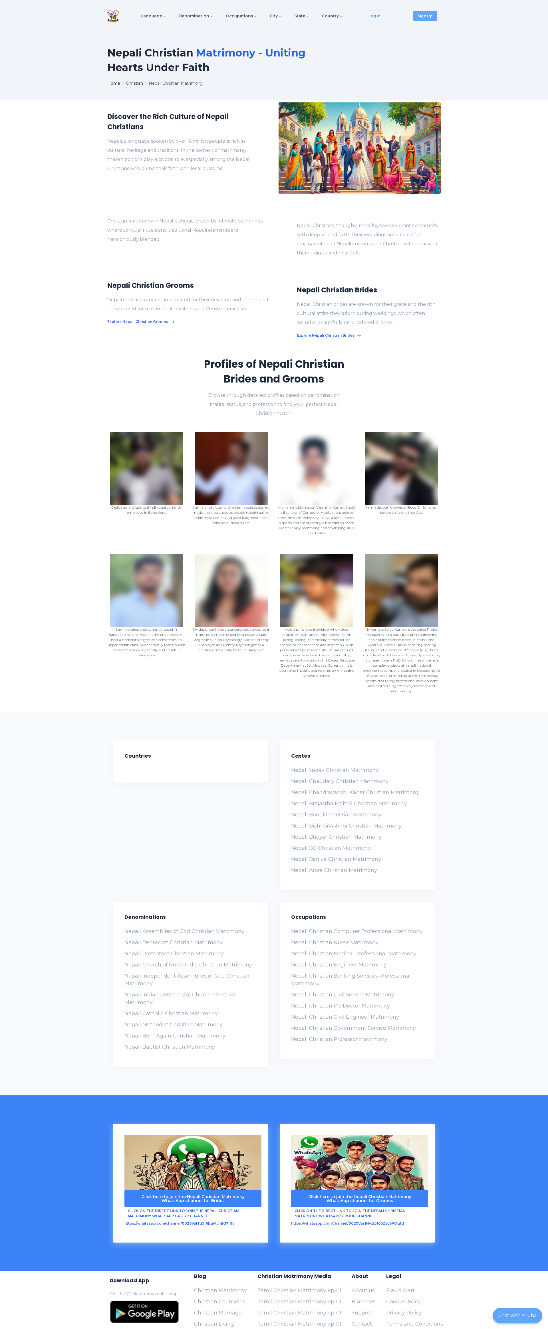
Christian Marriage (218, 1313)
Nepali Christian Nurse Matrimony (334, 942)
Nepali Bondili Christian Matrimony (336, 815)
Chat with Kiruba (517, 1315)
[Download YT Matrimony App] (144, 1311)
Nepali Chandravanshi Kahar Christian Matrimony (355, 792)
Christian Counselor (219, 1301)
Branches (364, 1301)
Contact (362, 1324)
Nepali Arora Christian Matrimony (334, 870)
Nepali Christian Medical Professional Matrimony (353, 953)
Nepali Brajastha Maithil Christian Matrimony (349, 803)
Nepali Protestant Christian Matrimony (174, 953)
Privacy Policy (404, 1313)
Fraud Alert (400, 1290)
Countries (137, 755)
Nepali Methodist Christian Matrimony (173, 1024)
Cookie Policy (403, 1301)
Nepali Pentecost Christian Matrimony (173, 942)
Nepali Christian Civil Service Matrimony (342, 995)
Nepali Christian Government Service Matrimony (353, 1028)
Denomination (194, 16)
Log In (374, 16)
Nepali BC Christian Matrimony (331, 848)
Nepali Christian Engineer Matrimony (339, 965)
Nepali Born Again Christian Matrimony (174, 1036)
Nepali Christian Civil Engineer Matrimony (345, 1017)
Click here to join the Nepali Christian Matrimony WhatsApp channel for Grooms (359, 1198)
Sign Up (425, 16)
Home (113, 83)
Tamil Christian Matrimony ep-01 (299, 1290)
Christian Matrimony (220, 1290)
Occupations (239, 16)
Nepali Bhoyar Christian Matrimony (336, 837)
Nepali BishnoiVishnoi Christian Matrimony (346, 826)
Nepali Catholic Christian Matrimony (171, 1013)
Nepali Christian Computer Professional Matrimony (356, 931)
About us (363, 1290)
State (299, 16)
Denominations (145, 917)
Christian (134, 83)
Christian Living (214, 1324)
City (274, 16)
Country (330, 16)
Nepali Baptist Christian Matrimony (169, 1047)
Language (151, 16)
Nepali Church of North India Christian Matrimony (188, 965)
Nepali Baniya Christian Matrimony (336, 859)
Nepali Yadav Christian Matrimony (335, 770)
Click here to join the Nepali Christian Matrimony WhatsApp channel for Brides (193, 1198)
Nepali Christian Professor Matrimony (339, 1039)
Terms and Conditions (414, 1324)
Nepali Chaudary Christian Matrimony (339, 781)
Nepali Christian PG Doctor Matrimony (340, 1006)
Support (362, 1313)
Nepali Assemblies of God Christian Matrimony (184, 931)
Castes (300, 755)
